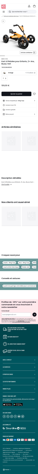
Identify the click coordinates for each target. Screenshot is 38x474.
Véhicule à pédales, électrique (11, 16)
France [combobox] (7, 469)
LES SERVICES (6, 367)
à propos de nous (8, 374)
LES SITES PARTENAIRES (9, 381)
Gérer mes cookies (9, 458)
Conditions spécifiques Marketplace (21, 448)
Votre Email (5, 311)
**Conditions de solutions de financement (13, 460)
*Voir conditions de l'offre (8, 318)
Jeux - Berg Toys (24, 263)
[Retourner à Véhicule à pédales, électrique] (3, 21)
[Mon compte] (29, 6)
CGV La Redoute (6, 448)
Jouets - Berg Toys (9, 263)
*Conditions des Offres (22, 458)
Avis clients (25, 454)
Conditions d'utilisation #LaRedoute (11, 456)
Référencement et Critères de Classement (13, 450)
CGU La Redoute (16, 454)
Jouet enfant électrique (11, 267)
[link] (19, 100)
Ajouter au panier (16, 94)
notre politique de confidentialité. (21, 322)
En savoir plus (7, 400)
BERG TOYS (4, 59)
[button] (34, 6)
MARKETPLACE (7, 389)
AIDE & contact (7, 360)
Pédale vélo (25, 267)
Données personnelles (28, 456)
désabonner (21, 321)
